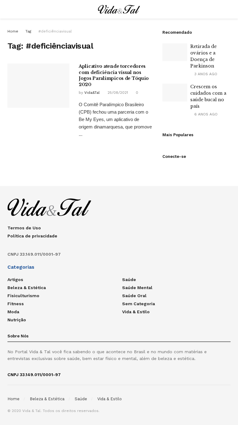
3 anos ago (205, 74)
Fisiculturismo (23, 295)
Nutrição (16, 319)
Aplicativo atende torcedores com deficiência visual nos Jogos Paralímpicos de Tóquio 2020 (114, 75)
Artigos (15, 279)
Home (12, 31)
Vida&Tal (92, 92)
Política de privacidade (32, 235)
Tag (28, 31)
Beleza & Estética (26, 287)
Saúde (129, 279)
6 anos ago (205, 114)
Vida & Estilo (136, 311)
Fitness (15, 303)
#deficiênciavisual (55, 31)
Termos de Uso (24, 227)
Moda (13, 311)
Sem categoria (138, 303)
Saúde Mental (137, 287)
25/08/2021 (117, 92)
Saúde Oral (134, 295)
